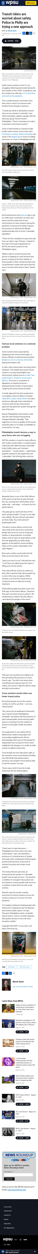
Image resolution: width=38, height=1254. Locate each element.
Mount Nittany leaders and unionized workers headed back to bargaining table (25, 1078)
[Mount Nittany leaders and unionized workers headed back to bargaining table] (8, 1079)
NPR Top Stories (25, 967)
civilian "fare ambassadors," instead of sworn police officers (18, 378)
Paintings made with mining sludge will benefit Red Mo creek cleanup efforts (25, 1041)
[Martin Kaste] (6, 985)
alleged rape (16, 137)
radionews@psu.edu (17, 1190)
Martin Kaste (12, 31)
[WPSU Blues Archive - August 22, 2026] (8, 1098)
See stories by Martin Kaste (23, 986)
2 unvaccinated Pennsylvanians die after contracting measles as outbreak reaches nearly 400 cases (25, 1062)
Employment (8, 1211)
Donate (31, 3)
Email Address (9, 1172)
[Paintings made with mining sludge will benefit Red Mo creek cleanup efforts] (8, 1042)
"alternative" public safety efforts (14, 399)
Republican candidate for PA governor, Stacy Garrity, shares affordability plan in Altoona (26, 1022)
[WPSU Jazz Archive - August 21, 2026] (8, 1132)
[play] (3, 1252)
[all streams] (35, 1251)
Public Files (7, 1223)
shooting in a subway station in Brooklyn (17, 134)
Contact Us (7, 1215)
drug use (23, 215)
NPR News (11, 967)
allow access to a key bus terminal (17, 360)
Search (6, 1219)
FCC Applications (9, 1228)
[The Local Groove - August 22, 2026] (8, 1115)
